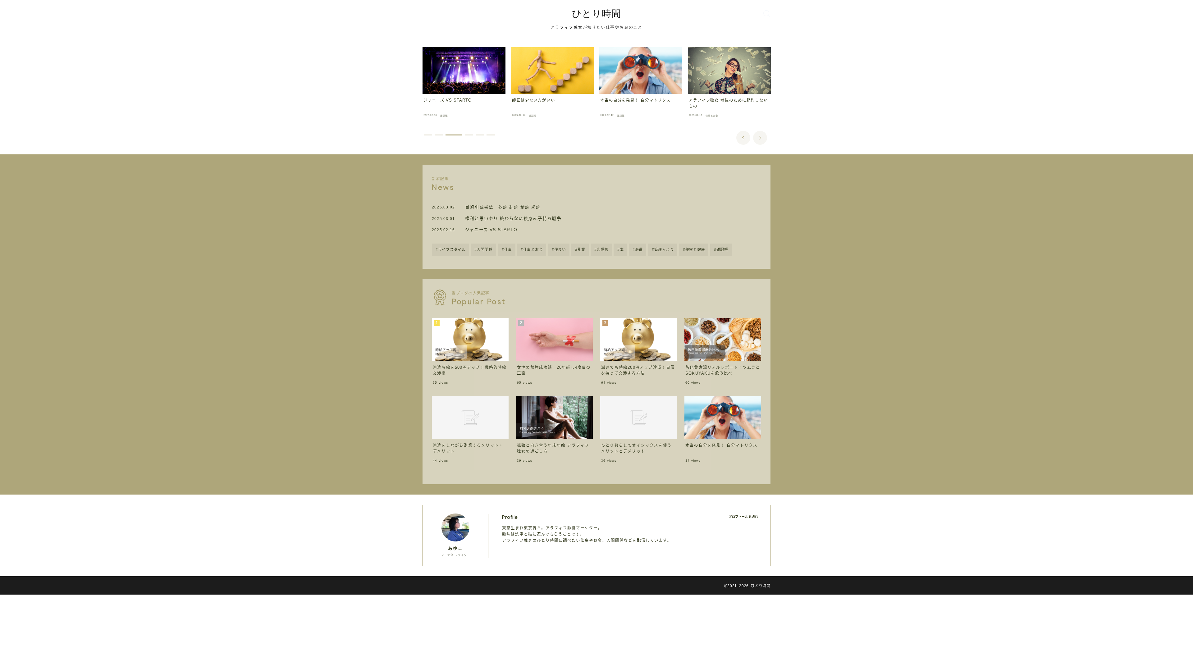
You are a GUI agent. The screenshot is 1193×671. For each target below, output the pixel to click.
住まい (560, 250)
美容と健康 (695, 250)
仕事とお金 (533, 250)
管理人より (664, 250)
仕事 (508, 250)
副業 (581, 250)
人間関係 (485, 250)
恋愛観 (602, 250)
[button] (743, 138)
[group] (464, 83)
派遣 (639, 250)
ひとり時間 (596, 13)
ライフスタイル (452, 250)
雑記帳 (722, 250)
